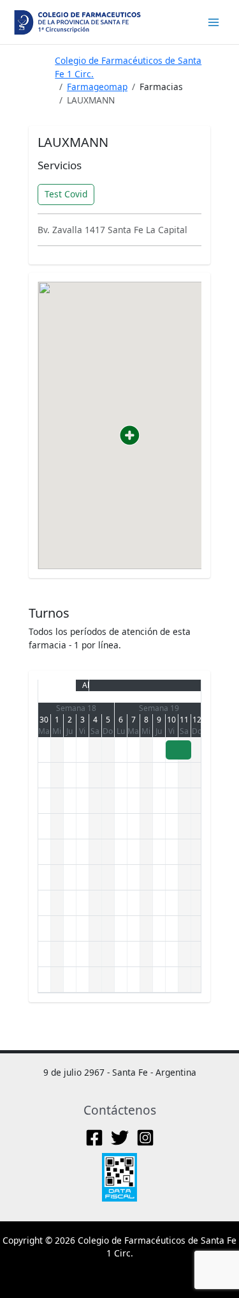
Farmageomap (97, 86)
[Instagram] (145, 1138)
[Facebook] (94, 1138)
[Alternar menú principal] (214, 22)
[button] (129, 435)
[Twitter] (120, 1138)
